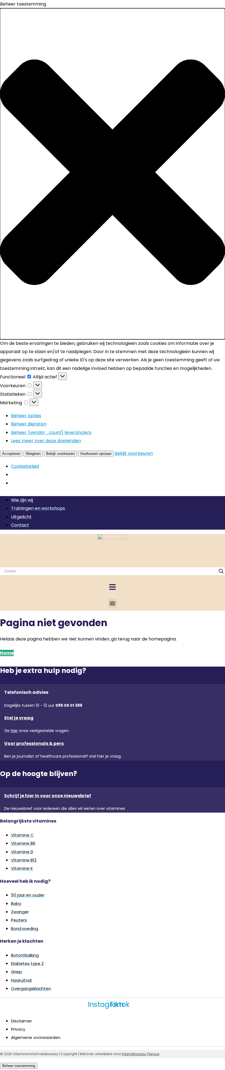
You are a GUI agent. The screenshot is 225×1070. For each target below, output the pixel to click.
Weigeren (33, 454)
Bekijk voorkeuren (60, 454)
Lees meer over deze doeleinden (46, 441)
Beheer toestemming (18, 1066)
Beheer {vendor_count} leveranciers (51, 432)
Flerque (153, 1054)
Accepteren (11, 454)
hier (14, 730)
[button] (112, 173)
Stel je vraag (18, 718)
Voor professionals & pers (34, 743)
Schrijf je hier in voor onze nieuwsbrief (47, 796)
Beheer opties (26, 415)
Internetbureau (134, 1054)
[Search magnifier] (221, 571)
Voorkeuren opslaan (95, 454)
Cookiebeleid (25, 466)
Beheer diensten (28, 424)
